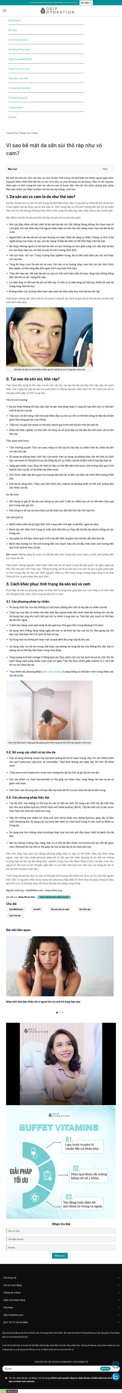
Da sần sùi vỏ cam (60, 909)
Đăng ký (60, 1255)
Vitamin (12, 117)
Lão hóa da (15, 915)
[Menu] (4, 10)
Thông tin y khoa (28, 133)
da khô (37, 909)
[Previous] (5, 975)
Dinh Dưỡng (14, 20)
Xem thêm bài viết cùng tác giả (54, 897)
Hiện (105, 169)
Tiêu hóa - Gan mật (18, 78)
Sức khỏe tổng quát (19, 49)
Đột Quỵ (12, 30)
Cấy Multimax (16, 909)
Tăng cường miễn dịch (20, 59)
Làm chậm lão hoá (18, 40)
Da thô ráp (84, 909)
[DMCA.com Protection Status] (9, 1391)
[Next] (114, 975)
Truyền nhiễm (15, 107)
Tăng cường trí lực (18, 69)
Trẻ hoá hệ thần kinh (19, 88)
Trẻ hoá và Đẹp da (17, 98)
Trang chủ (12, 133)
